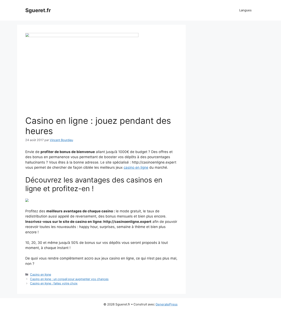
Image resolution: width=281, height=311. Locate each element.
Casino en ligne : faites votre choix (54, 283)
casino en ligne (136, 167)
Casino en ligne (40, 274)
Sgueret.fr (38, 10)
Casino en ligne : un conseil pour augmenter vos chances (69, 279)
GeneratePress (167, 304)
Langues (245, 10)
